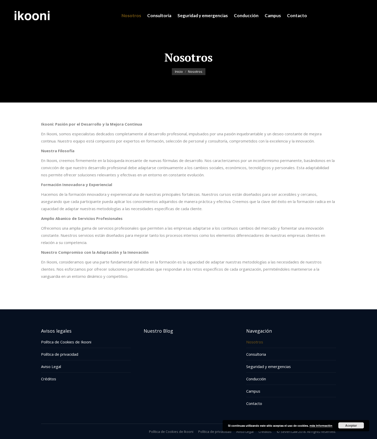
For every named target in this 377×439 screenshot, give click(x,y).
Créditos (48, 378)
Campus (253, 391)
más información (321, 425)
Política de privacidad (59, 354)
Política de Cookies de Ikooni (66, 341)
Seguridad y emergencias (268, 366)
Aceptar (351, 425)
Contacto (254, 403)
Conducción (256, 378)
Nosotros (254, 341)
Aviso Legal (51, 366)
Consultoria (256, 354)
